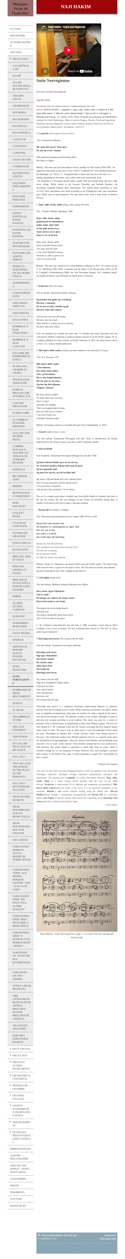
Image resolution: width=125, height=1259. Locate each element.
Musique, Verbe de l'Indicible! (20, 8)
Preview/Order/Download (50, 91)
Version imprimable (52, 1235)
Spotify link (42, 100)
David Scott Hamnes (92, 117)
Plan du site (70, 1235)
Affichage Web (108, 1238)
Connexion (110, 1235)
